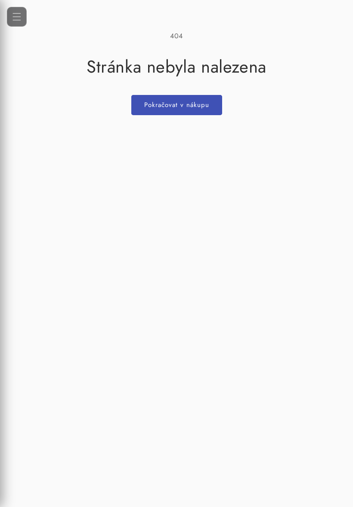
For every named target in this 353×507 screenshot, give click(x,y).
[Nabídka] (17, 17)
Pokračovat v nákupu (176, 105)
